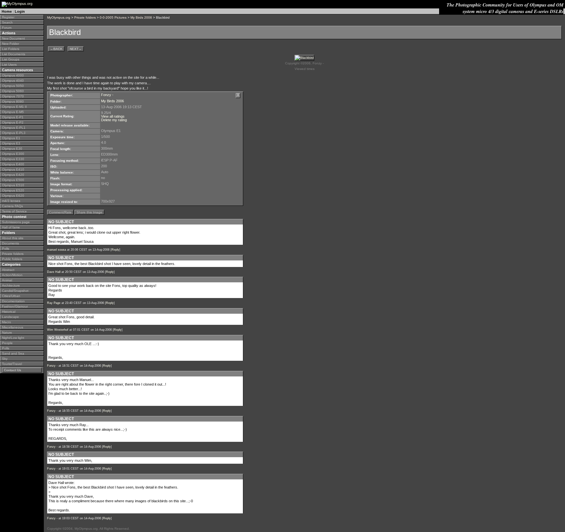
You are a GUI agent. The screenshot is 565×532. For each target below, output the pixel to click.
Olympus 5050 (13, 86)
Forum (6, 27)
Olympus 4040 (13, 80)
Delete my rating (114, 120)
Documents (10, 243)
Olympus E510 (13, 185)
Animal (7, 280)
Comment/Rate (60, 212)
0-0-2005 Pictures (113, 17)
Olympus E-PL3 (14, 133)
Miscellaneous (12, 327)
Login (20, 11)
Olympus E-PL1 (14, 127)
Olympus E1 (11, 138)
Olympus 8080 (13, 101)
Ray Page (53, 303)
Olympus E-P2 (13, 122)
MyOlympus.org (58, 17)
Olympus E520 (13, 190)
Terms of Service (14, 211)
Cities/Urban (11, 296)
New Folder (10, 43)
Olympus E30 (12, 148)
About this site (13, 238)
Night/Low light (13, 338)
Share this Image (89, 212)
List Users (9, 64)
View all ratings (113, 116)
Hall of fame (11, 227)
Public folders (12, 259)
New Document (13, 38)
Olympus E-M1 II (14, 106)
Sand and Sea (13, 353)
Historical (8, 311)
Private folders (13, 254)
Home (7, 11)
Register (8, 17)
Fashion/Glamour (15, 306)
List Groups (10, 59)
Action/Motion (12, 275)
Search (7, 22)
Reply (115, 249)
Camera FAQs (12, 206)
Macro (6, 322)
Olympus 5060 (13, 91)
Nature (7, 332)
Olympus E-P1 (13, 117)
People (7, 343)
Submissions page (16, 222)
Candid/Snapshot (15, 290)
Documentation (13, 301)
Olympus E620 (13, 195)
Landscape (10, 317)
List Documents (13, 54)
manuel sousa (56, 249)
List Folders (10, 49)
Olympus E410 (13, 169)
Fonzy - (107, 95)
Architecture (11, 285)
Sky (5, 358)
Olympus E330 (13, 159)
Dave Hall (53, 272)
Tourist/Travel (12, 364)
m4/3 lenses (11, 201)
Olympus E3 (11, 143)
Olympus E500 (13, 180)
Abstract (8, 270)
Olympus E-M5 (13, 112)
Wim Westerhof (57, 329)
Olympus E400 (13, 164)
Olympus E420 (13, 174)
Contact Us (12, 370)
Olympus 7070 (13, 96)
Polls (5, 248)
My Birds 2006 (141, 17)
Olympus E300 (13, 154)
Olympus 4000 (13, 75)
